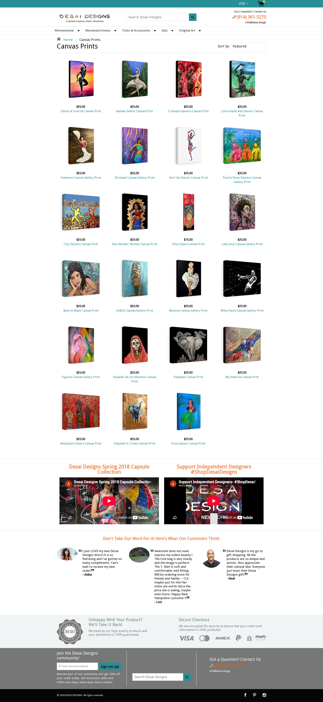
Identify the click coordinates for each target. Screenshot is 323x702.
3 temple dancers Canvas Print (188, 111)
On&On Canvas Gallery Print (134, 310)
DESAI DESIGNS (73, 695)
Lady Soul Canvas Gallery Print (242, 244)
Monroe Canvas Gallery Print (188, 310)
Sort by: (224, 46)
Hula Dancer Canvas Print (188, 443)
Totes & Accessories (136, 30)
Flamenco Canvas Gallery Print (81, 177)
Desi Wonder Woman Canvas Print (134, 244)
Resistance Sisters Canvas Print (80, 443)
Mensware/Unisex (98, 30)
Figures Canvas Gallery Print (81, 377)
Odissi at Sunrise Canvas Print (81, 111)
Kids (165, 30)
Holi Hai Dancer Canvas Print (188, 177)
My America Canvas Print (242, 377)
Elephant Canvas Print (188, 377)
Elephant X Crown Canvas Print (134, 443)
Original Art (187, 30)
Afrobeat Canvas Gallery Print (135, 177)
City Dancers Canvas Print (81, 244)
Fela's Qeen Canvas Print (188, 244)
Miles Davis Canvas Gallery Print (242, 310)
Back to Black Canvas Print (81, 310)
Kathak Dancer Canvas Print (134, 111)
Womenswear (64, 30)
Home (67, 40)
